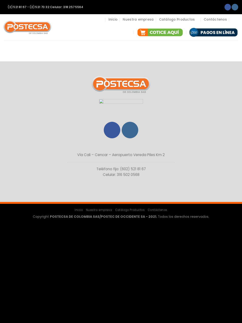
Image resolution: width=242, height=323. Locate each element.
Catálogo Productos (177, 19)
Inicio (113, 19)
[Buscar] (234, 19)
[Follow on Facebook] (228, 7)
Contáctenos (215, 19)
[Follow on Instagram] (235, 7)
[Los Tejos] (160, 32)
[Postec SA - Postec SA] (28, 27)
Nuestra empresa (138, 19)
